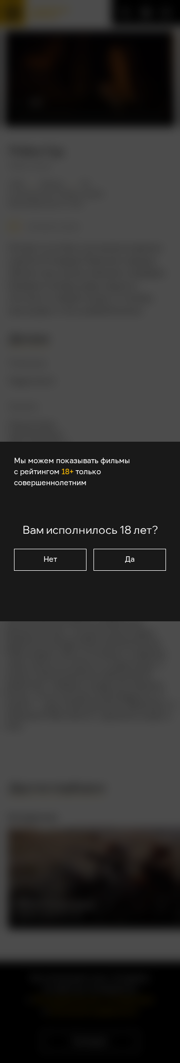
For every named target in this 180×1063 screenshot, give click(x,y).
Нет (50, 559)
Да (129, 559)
